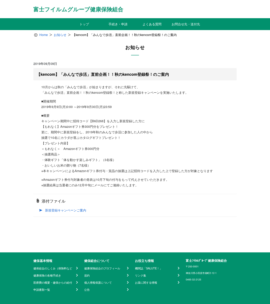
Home (43, 34)
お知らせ (60, 34)
